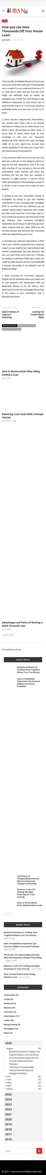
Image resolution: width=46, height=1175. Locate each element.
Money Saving (10, 1024)
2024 (8, 1099)
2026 (8, 1043)
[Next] (10, 914)
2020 (8, 1119)
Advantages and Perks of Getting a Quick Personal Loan (22, 624)
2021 (8, 1114)
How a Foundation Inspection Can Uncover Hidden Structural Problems (28, 682)
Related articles (9, 325)
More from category (11, 329)
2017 (8, 1134)
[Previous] (6, 914)
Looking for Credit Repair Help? (37, 314)
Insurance (8, 1011)
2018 (8, 1129)
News (6, 1033)
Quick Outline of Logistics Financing (10, 314)
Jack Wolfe (6, 40)
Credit (7, 999)
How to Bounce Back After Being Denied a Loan (29, 904)
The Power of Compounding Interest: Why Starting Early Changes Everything (28, 880)
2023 (8, 1104)
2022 (8, 1109)
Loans (5, 21)
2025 (8, 1094)
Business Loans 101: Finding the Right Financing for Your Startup (26, 893)
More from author (27, 325)
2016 (8, 1139)
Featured (8, 1003)
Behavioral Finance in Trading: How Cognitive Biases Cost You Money (28, 669)
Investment (9, 1016)
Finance (7, 1007)
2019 (8, 1124)
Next (11, 635)
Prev (6, 635)
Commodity (9, 995)
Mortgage (9, 1028)
